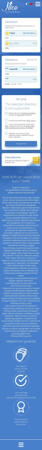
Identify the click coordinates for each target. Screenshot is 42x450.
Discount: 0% (32, 60)
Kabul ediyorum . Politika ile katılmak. (22, 114)
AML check (31, 121)
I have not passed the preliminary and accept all (20, 126)
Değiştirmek (21, 143)
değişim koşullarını (28, 113)
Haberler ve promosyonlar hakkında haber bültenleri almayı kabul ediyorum (21, 135)
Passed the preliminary (22, 121)
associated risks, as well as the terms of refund (20, 127)
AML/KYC (20, 115)
